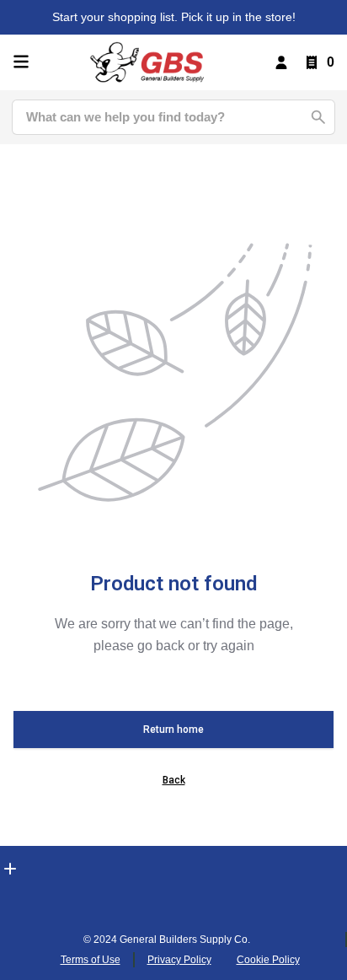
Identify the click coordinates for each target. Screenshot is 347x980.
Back (174, 780)
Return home (173, 729)
